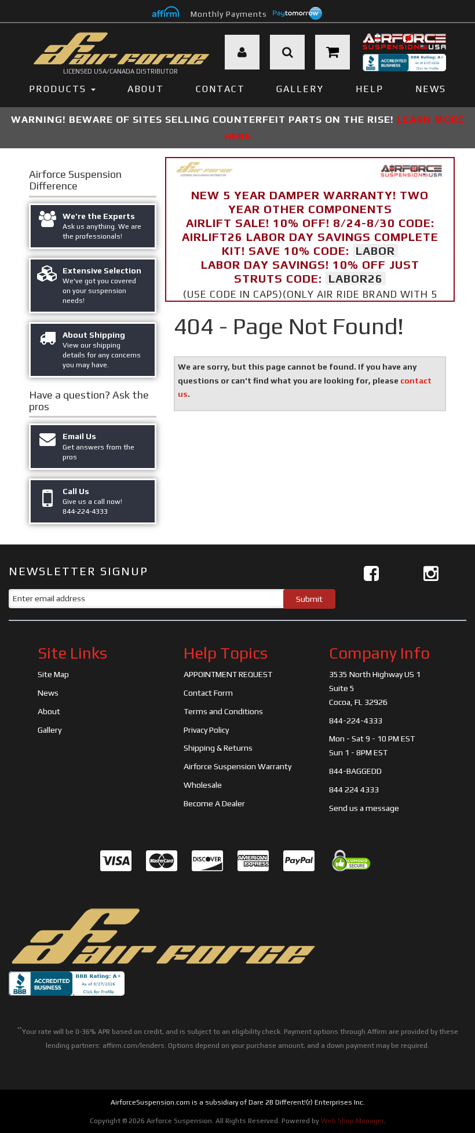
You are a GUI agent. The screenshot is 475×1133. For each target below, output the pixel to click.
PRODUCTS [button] (59, 88)
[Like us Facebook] (371, 574)
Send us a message (364, 808)
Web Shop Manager (352, 1121)
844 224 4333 (354, 789)
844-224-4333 (355, 720)
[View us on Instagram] (431, 574)
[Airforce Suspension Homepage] (162, 936)
